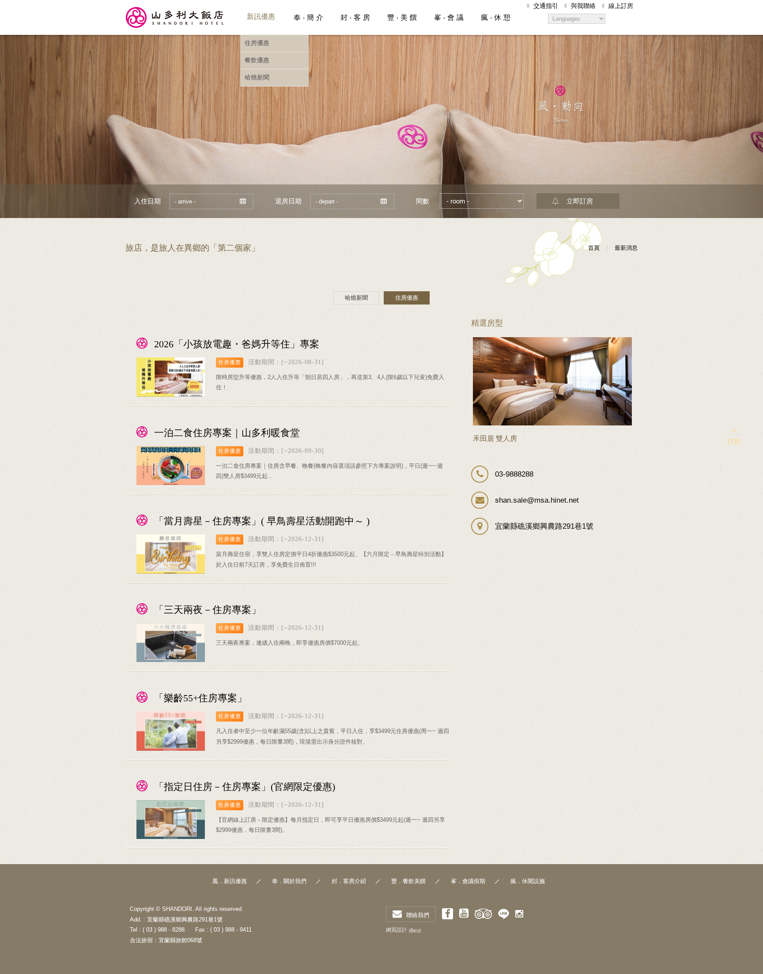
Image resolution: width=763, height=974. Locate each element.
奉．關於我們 (289, 881)
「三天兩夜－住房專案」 (207, 609)
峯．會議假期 (468, 881)
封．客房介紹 (349, 881)
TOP (733, 442)
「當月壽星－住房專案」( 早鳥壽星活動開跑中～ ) (262, 520)
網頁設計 (396, 930)
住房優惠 (257, 42)
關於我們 (308, 16)
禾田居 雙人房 (495, 438)
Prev (615, 342)
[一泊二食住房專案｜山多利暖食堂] (170, 465)
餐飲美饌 (401, 16)
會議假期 (448, 16)
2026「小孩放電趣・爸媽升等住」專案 (236, 344)
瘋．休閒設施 (527, 881)
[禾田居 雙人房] (552, 381)
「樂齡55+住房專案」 (200, 697)
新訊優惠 (261, 16)
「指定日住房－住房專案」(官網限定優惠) (244, 786)
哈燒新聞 (257, 77)
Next (626, 342)
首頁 (594, 247)
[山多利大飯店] (175, 17)
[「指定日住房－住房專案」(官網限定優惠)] (170, 819)
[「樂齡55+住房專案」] (170, 731)
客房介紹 (354, 16)
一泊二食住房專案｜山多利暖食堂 (227, 432)
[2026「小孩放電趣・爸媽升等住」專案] (170, 377)
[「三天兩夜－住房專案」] (170, 642)
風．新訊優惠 (229, 881)
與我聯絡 (583, 5)
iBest (415, 931)
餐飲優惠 (257, 60)
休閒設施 (495, 16)
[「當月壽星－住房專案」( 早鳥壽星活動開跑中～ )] (170, 554)
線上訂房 (620, 5)
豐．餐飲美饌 (408, 881)
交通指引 (545, 5)
